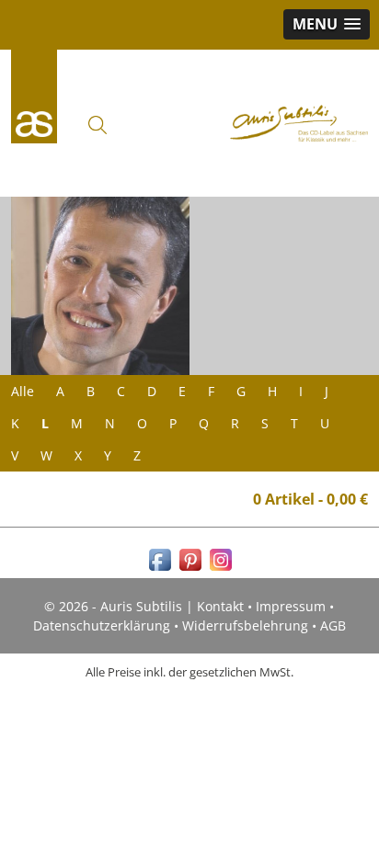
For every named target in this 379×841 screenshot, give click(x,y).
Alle (22, 391)
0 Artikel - (310, 499)
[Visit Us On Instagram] (220, 569)
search (97, 125)
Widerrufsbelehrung (245, 625)
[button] (326, 24)
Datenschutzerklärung (101, 625)
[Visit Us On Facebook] (159, 569)
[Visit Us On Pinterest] (190, 569)
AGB (333, 625)
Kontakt (220, 606)
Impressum (291, 606)
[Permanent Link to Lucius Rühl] (100, 286)
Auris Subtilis (34, 96)
